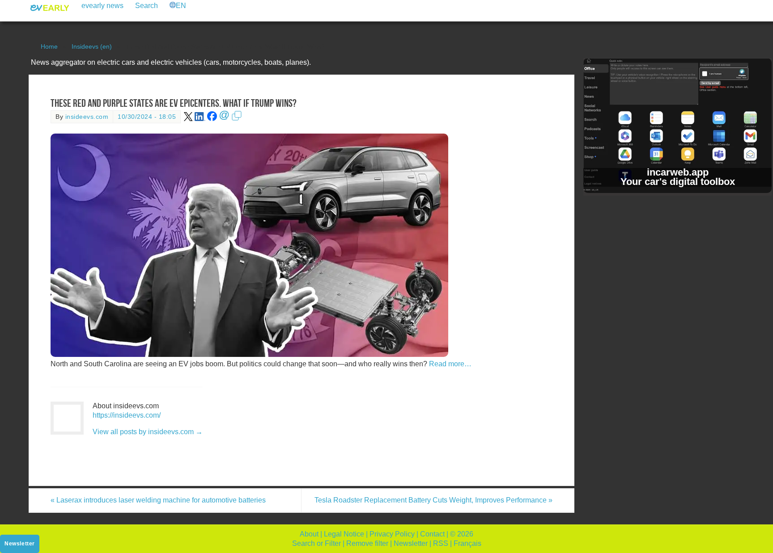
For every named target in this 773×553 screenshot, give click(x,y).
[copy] (236, 119)
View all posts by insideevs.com (148, 432)
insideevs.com (87, 116)
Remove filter (367, 543)
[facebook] (212, 119)
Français (467, 543)
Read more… (450, 364)
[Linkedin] (200, 119)
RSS (440, 543)
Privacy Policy (392, 534)
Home (49, 46)
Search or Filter (316, 543)
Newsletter (411, 543)
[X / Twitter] (188, 119)
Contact (432, 534)
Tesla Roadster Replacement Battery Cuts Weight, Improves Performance (433, 500)
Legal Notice (344, 534)
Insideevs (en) (92, 46)
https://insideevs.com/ (127, 415)
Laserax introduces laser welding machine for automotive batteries (158, 500)
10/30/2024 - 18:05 (147, 116)
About (309, 534)
